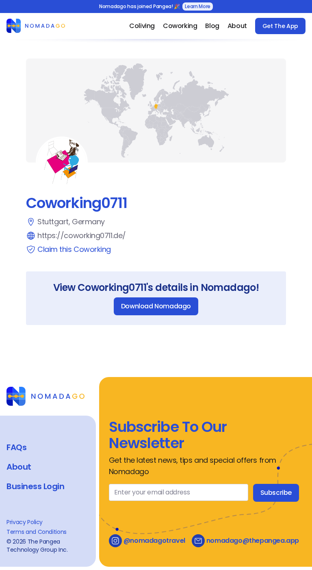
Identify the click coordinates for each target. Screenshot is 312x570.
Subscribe (276, 492)
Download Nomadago (156, 306)
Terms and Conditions (36, 532)
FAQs (16, 447)
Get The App (280, 26)
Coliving (142, 25)
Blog (212, 25)
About (237, 25)
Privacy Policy (24, 522)
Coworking (180, 25)
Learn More (197, 6)
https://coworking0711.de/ (81, 235)
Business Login (35, 486)
